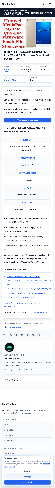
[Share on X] (11, 334)
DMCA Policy (9, 453)
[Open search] (43, 4)
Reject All (27, 471)
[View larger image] (27, 33)
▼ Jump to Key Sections (27, 120)
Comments (12, 379)
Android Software (18, 10)
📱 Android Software (12, 327)
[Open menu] (50, 4)
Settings (27, 477)
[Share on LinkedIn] (22, 334)
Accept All (27, 482)
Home (5, 10)
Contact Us (9, 430)
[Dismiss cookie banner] (50, 458)
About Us (8, 424)
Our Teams (8, 435)
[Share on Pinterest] (33, 334)
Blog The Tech (8, 4)
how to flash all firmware (36, 312)
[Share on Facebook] (16, 334)
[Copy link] (39, 334)
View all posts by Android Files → (18, 370)
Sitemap (8, 440)
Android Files (10, 80)
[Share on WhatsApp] (27, 334)
